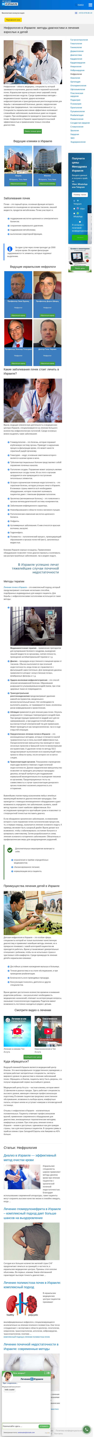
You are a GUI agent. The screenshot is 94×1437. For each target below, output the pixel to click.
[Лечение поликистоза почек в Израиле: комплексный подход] (22, 1305)
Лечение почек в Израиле (15, 587)
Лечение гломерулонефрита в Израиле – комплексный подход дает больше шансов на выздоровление (32, 1213)
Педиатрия (75, 100)
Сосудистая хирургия (80, 123)
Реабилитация (76, 115)
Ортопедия (75, 82)
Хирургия (74, 134)
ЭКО (72, 138)
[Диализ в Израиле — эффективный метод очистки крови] (22, 1178)
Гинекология (76, 47)
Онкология (75, 78)
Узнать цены (80, 268)
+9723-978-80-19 (85, 13)
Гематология (76, 44)
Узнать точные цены (33, 131)
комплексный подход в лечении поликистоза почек (27, 1337)
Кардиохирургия (77, 63)
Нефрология (76, 74)
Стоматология (76, 127)
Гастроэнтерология (79, 40)
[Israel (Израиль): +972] (76, 13)
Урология (74, 130)
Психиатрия (75, 104)
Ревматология (76, 119)
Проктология (76, 108)
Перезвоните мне (13, 20)
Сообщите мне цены (32, 1057)
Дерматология (76, 51)
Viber (82, 209)
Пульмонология (77, 111)
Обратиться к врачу (18, 315)
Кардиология (76, 59)
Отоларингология (78, 86)
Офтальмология (77, 89)
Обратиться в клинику (18, 184)
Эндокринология (78, 142)
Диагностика (76, 55)
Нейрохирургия (77, 70)
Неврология (75, 66)
